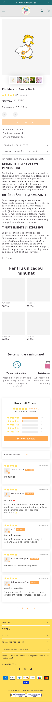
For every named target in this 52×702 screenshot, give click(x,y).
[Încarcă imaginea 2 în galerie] (19, 80)
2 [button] (22, 608)
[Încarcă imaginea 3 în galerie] (26, 80)
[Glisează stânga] (4, 2)
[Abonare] (48, 650)
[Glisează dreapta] (48, 2)
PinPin (18, 690)
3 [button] (27, 608)
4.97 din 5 (34, 408)
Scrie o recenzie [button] (26, 438)
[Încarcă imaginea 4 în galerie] (32, 80)
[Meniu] (3, 11)
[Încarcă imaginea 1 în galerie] (13, 80)
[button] (41, 11)
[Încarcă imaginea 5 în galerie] (39, 80)
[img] (10, 465)
